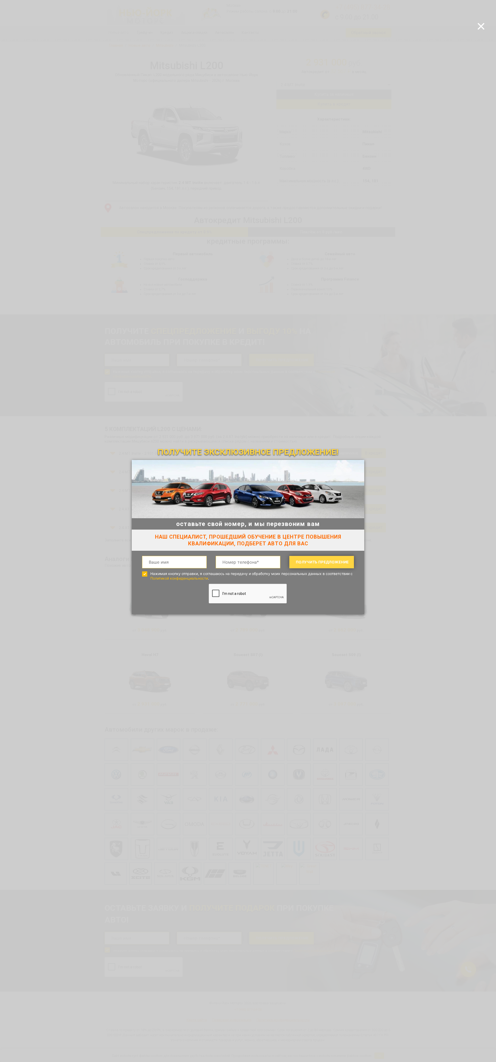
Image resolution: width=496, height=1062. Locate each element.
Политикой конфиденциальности (179, 578)
